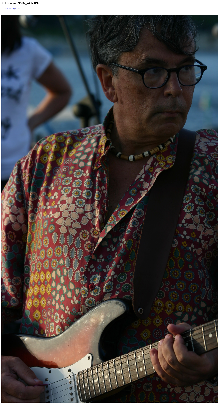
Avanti (17, 8)
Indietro (4, 8)
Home (11, 8)
